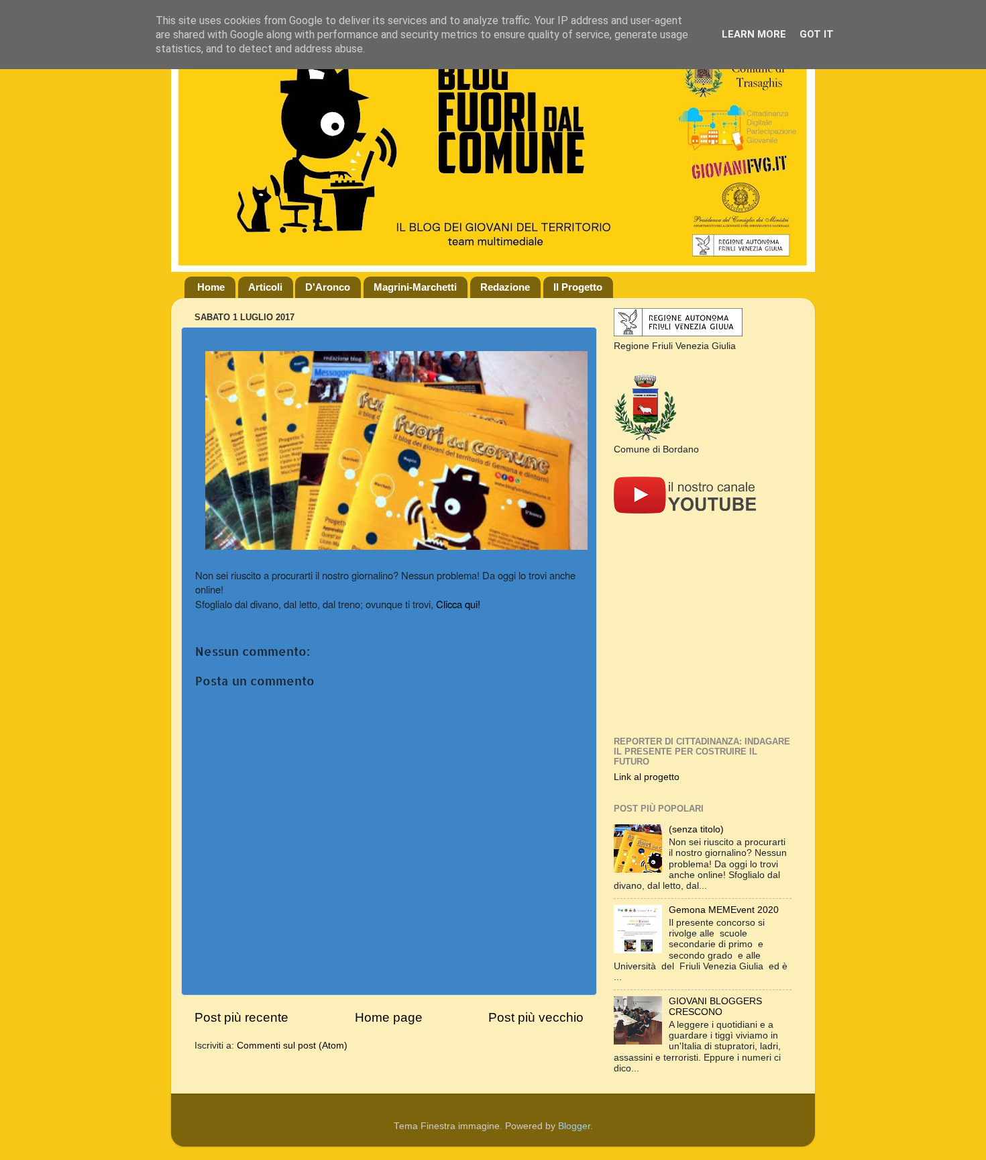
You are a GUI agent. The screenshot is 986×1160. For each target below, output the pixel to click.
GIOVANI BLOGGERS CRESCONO (715, 1006)
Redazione (505, 287)
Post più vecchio (536, 1017)
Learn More (754, 34)
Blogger (574, 1126)
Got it (817, 34)
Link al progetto (646, 777)
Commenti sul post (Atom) (292, 1046)
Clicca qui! (458, 604)
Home (211, 287)
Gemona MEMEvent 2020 (724, 910)
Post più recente (241, 1017)
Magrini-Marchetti (415, 287)
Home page (389, 1017)
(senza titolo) (696, 829)
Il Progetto (577, 287)
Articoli (265, 287)
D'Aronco (327, 287)
